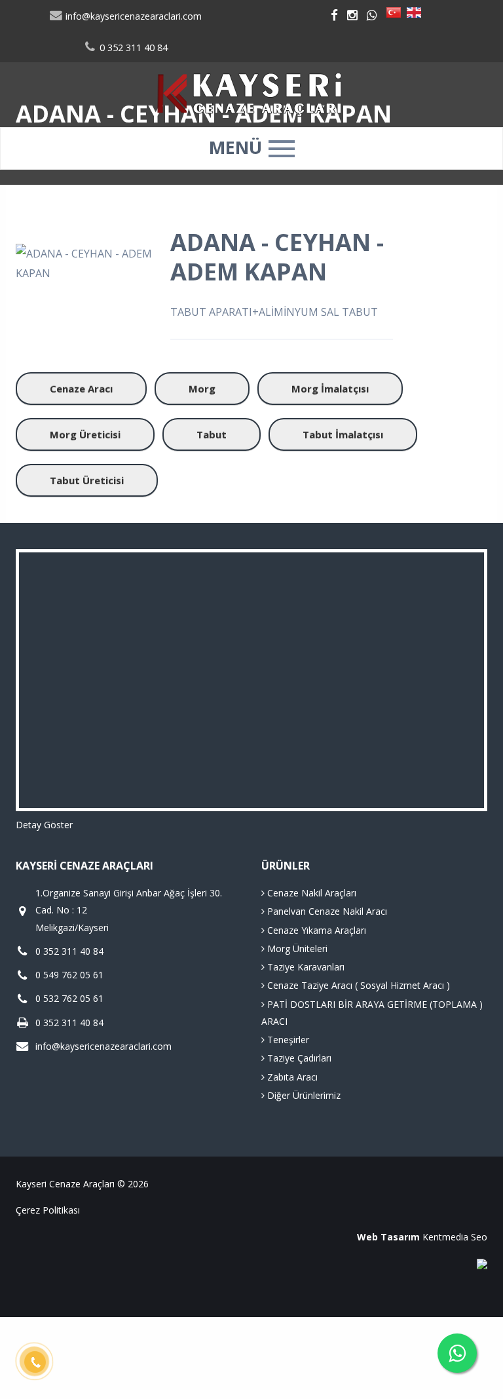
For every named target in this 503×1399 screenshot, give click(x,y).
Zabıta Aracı (291, 1077)
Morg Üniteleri (296, 948)
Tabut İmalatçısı (343, 434)
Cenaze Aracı (81, 388)
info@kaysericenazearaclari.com (132, 16)
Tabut (211, 434)
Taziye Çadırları (298, 1058)
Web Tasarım (388, 1237)
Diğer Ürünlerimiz (303, 1095)
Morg (202, 388)
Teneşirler (287, 1039)
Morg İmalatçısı (330, 388)
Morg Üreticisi (85, 434)
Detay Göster (44, 824)
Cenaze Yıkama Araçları (315, 930)
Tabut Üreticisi (87, 480)
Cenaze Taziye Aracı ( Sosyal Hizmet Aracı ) (357, 985)
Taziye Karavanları (305, 967)
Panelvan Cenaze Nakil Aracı (326, 911)
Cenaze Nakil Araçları (310, 893)
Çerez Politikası (48, 1210)
